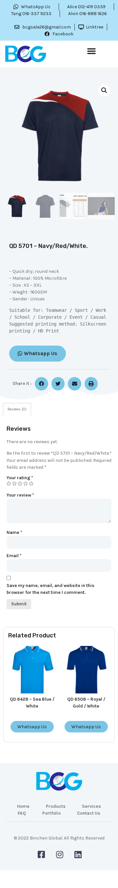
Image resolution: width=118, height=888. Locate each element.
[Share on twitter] (58, 383)
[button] (91, 51)
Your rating (20, 478)
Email (14, 555)
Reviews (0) (17, 409)
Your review (20, 495)
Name (14, 532)
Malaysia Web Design (59, 842)
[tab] (17, 409)
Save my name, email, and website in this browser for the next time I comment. (50, 589)
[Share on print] (91, 383)
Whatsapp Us (32, 726)
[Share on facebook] (41, 383)
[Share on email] (74, 383)
